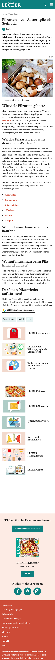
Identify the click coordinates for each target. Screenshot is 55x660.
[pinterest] (27, 591)
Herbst (21, 319)
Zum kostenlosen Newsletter (27, 528)
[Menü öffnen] (51, 4)
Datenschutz (7, 614)
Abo (4, 645)
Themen (5, 636)
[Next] (50, 78)
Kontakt (5, 641)
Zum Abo (27, 574)
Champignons (11, 200)
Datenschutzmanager (11, 618)
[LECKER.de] (11, 4)
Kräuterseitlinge (12, 205)
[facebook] (18, 591)
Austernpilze (10, 195)
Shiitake (8, 215)
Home (4, 14)
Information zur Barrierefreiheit (16, 623)
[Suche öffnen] (45, 5)
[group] (27, 180)
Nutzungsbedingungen (12, 609)
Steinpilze (9, 220)
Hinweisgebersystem (11, 627)
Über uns (6, 632)
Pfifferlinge (9, 210)
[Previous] (5, 78)
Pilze (29, 319)
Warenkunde (14, 14)
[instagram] (37, 591)
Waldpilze (6, 120)
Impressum (7, 605)
